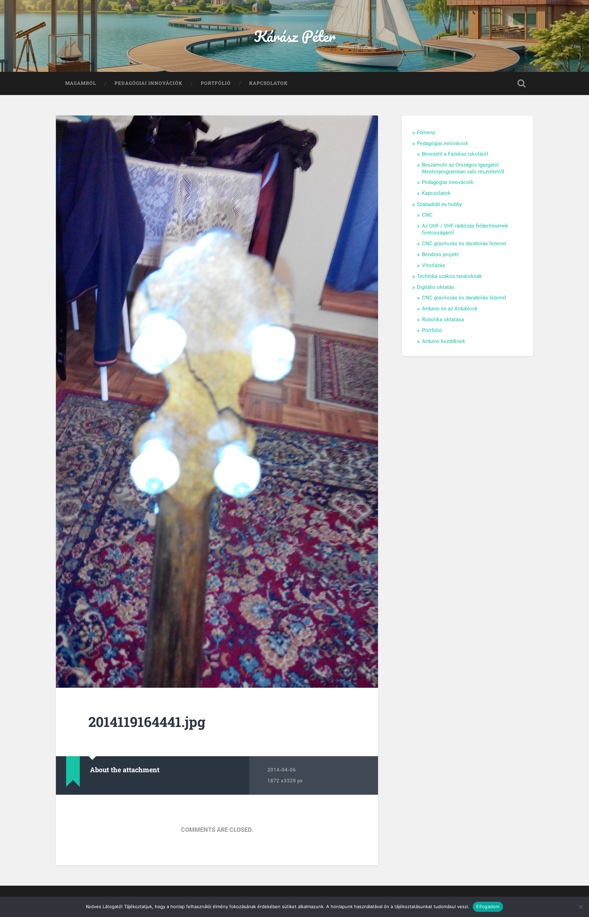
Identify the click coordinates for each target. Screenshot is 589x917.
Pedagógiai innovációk (148, 83)
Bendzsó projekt (440, 254)
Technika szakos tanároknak (449, 276)
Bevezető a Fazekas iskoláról (455, 154)
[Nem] (580, 906)
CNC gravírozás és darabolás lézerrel (464, 243)
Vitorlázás (433, 265)
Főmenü (426, 132)
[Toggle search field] (521, 83)
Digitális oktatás (435, 287)
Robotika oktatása (443, 319)
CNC (427, 215)
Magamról (80, 83)
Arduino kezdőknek (443, 341)
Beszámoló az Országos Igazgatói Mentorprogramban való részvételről (463, 168)
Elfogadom (487, 906)
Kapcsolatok (268, 83)
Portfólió (216, 83)
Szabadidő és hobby (439, 204)
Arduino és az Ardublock (450, 309)
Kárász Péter (294, 36)
